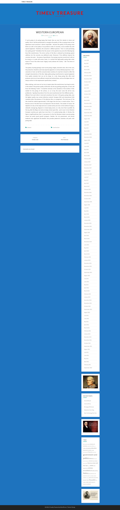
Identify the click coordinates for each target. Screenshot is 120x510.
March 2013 (87, 291)
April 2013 (86, 287)
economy (88, 448)
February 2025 (87, 72)
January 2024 (87, 91)
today (84, 482)
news (91, 465)
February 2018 (87, 158)
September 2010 (88, 367)
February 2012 (87, 331)
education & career (87, 450)
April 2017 (86, 183)
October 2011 (87, 343)
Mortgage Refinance (89, 407)
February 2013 (87, 294)
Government (94, 452)
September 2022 (88, 112)
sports (90, 477)
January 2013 (87, 297)
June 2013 (86, 281)
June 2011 (86, 355)
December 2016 (87, 192)
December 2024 (87, 75)
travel (89, 482)
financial (90, 452)
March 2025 (87, 69)
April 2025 (86, 66)
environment (85, 452)
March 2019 (87, 131)
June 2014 (86, 244)
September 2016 (88, 201)
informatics (87, 461)
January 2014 (87, 260)
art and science (87, 444)
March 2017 (87, 186)
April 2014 (86, 251)
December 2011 (87, 337)
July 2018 (86, 143)
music (89, 465)
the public (92, 480)
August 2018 (87, 140)
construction (56, 127)
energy (92, 450)
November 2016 (88, 195)
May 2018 (86, 149)
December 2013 (87, 263)
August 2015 (87, 232)
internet (91, 461)
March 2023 (87, 100)
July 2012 (86, 315)
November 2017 (88, 168)
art (83, 444)
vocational (88, 484)
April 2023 (86, 97)
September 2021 (88, 115)
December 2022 (87, 103)
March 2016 (87, 217)
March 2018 (87, 155)
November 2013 (88, 266)
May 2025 (86, 63)
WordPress (63, 507)
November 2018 (88, 137)
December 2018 (87, 134)
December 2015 (87, 223)
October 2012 (87, 306)
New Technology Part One (90, 413)
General (29, 127)
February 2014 (87, 257)
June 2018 (86, 146)
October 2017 (87, 171)
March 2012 (87, 327)
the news (94, 477)
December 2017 (87, 165)
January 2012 (87, 334)
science (84, 477)
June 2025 (86, 60)
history (91, 458)
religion (95, 475)
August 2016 (87, 204)
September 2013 (88, 272)
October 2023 (87, 94)
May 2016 (86, 211)
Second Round (87, 400)
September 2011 (88, 346)
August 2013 (87, 275)
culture (84, 448)
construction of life (90, 446)
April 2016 (86, 214)
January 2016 (87, 220)
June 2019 (86, 125)
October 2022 (87, 109)
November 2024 (88, 78)
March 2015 (87, 238)
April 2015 (86, 235)
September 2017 (88, 174)
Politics (85, 473)
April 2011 (86, 361)
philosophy (92, 470)
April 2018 (86, 152)
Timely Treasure (26, 2)
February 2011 (87, 364)
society (88, 477)
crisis (95, 446)
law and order (85, 463)
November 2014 (88, 241)
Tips (96, 480)
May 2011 (86, 358)
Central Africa (87, 403)
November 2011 (88, 340)
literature (90, 463)
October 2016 (87, 198)
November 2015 (88, 226)
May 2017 (86, 180)
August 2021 (87, 118)
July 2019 (86, 121)
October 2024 (87, 82)
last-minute (95, 461)
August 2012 (87, 312)
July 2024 (86, 85)
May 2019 (86, 128)
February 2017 (87, 189)
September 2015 (88, 229)
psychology (92, 475)
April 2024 (86, 88)
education (94, 448)
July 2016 (86, 208)
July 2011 (86, 352)
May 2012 (86, 321)
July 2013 (86, 278)
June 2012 (86, 318)
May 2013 (86, 284)
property (88, 475)
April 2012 (86, 324)
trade (87, 482)
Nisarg (73, 507)
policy (96, 470)
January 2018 (87, 161)
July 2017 (86, 177)
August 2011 (87, 349)
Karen (56, 35)
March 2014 (87, 254)
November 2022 (88, 106)
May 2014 (86, 248)
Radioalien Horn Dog (89, 410)
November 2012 (88, 303)
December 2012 (87, 300)
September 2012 (88, 309)
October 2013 (87, 269)
